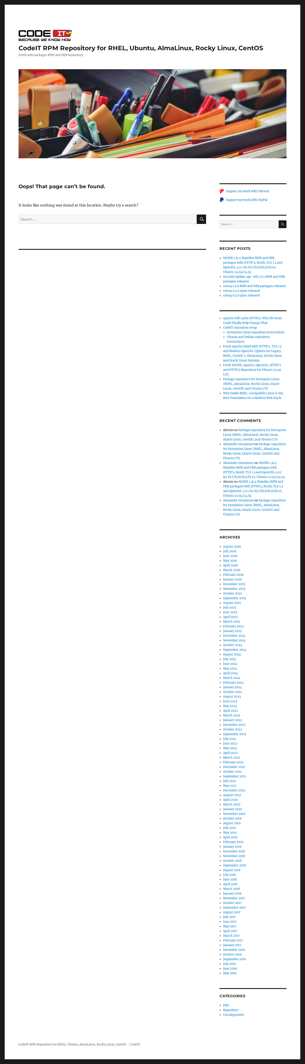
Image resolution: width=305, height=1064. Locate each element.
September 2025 (234, 598)
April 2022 (230, 753)
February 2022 (233, 762)
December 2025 (234, 584)
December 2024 (234, 636)
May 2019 (230, 833)
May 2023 (230, 706)
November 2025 (234, 589)
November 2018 (234, 856)
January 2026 (232, 579)
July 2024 (229, 659)
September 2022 (234, 734)
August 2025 (232, 603)
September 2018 (234, 865)
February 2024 (233, 682)
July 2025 (229, 607)
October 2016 (232, 954)
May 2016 (230, 973)
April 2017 (230, 931)
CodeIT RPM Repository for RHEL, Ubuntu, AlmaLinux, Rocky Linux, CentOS (141, 48)
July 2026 (229, 551)
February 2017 (233, 940)
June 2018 (230, 879)
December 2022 (234, 725)
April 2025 (230, 617)
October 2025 (232, 593)
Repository (230, 1010)
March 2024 (231, 678)
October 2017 (232, 903)
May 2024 (230, 668)
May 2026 (230, 561)
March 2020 (231, 804)
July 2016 (229, 964)
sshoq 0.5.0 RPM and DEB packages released (254, 286)
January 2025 (232, 631)
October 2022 (232, 729)
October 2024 (232, 645)
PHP (226, 1005)
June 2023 (230, 701)
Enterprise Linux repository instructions (255, 332)
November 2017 (234, 898)
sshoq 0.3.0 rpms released (241, 295)
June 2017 (230, 922)
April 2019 (230, 837)
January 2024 (232, 687)
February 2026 (233, 575)
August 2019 (232, 823)
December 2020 (234, 790)
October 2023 (232, 692)
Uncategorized (233, 1015)
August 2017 (231, 912)
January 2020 (232, 809)
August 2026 (232, 547)
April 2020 (230, 800)
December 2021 (234, 767)
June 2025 (230, 612)
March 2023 (231, 715)
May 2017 (229, 926)
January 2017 (232, 945)
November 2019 (234, 814)
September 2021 (234, 776)
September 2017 (234, 908)
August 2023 (232, 697)
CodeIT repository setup (240, 328)
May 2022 (230, 748)
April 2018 (230, 884)
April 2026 (230, 565)
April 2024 (230, 673)
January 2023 (232, 720)
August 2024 (232, 654)
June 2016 (230, 968)
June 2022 (230, 743)
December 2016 (234, 950)
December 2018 (234, 851)
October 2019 (232, 818)
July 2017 (229, 917)
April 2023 (230, 711)
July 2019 (229, 828)
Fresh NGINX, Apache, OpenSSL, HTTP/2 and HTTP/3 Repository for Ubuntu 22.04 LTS (252, 369)
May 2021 (229, 786)
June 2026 (230, 556)
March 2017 (231, 936)
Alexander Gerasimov (238, 444)
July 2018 (229, 875)
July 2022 (229, 739)
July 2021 (229, 781)
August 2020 (232, 795)
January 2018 (232, 893)
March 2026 (231, 570)
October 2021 (232, 772)
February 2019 (233, 842)
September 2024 (234, 650)
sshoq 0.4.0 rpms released (241, 291)
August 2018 (231, 870)
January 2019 (232, 847)
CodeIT (135, 1044)
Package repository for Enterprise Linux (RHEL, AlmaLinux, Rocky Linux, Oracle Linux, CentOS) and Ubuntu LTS (251, 383)
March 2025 (231, 622)
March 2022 (231, 757)
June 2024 (230, 664)
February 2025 (233, 626)
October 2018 (232, 861)
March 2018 (231, 889)
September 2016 (234, 959)
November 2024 (234, 640)
